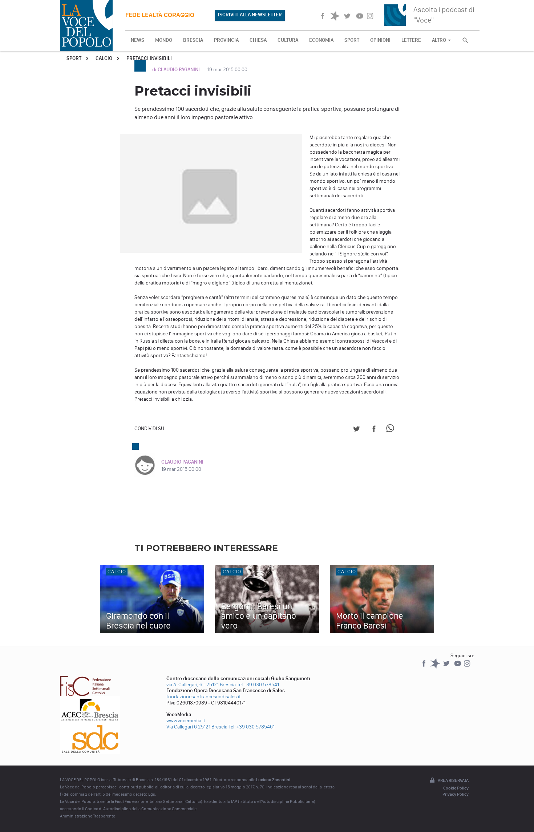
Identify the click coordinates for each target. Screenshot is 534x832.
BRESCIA (193, 40)
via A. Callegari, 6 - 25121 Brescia (201, 685)
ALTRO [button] (439, 40)
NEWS (137, 40)
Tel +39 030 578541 (258, 685)
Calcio (104, 58)
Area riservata (453, 780)
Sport (73, 58)
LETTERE (411, 40)
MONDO (163, 40)
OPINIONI (380, 40)
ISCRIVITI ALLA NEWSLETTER (250, 15)
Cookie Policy (456, 788)
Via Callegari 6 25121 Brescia (196, 727)
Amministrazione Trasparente (87, 816)
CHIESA (258, 40)
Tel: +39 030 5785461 (251, 727)
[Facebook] (424, 667)
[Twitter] (447, 667)
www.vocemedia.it (185, 721)
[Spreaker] (435, 667)
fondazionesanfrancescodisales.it (203, 697)
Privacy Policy (455, 794)
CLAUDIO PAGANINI (182, 462)
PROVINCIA (226, 40)
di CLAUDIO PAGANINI (176, 69)
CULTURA (288, 40)
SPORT (351, 40)
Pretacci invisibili (149, 58)
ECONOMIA (321, 40)
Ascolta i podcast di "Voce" (443, 14)
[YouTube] (458, 667)
